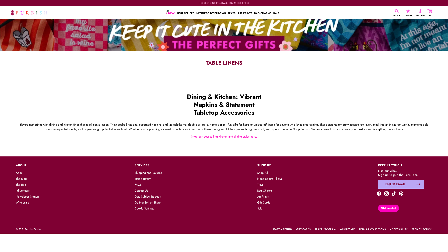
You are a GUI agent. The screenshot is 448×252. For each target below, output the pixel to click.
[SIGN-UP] (408, 11)
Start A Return (282, 229)
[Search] (397, 11)
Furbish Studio (32, 229)
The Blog (21, 179)
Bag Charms (264, 190)
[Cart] (430, 11)
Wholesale (22, 202)
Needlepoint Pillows (269, 179)
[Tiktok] (394, 193)
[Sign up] (418, 184)
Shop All (262, 173)
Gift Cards (263, 202)
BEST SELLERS (185, 13)
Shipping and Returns (148, 173)
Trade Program (325, 229)
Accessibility (398, 229)
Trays (260, 185)
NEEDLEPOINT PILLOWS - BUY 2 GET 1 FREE (224, 3)
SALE (276, 13)
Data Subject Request (148, 196)
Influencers (23, 190)
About (19, 173)
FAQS (138, 185)
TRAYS (232, 13)
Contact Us (141, 190)
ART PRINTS (245, 13)
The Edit (21, 185)
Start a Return (143, 179)
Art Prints (263, 196)
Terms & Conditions (372, 229)
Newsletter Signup (27, 196)
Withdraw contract (388, 208)
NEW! (171, 13)
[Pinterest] (401, 193)
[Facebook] (379, 193)
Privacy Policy (421, 229)
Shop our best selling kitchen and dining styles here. (224, 136)
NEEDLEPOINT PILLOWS (211, 13)
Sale (259, 208)
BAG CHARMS (262, 13)
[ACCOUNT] (420, 11)
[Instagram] (386, 193)
